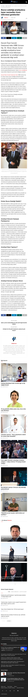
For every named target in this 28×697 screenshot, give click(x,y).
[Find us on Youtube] (17, 690)
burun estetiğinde (23, 70)
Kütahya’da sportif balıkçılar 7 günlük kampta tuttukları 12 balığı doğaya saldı (13, 595)
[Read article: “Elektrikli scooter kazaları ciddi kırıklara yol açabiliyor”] (14, 502)
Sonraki (9, 620)
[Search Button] (26, 2)
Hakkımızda (3, 686)
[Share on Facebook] (3, 38)
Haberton (6, 17)
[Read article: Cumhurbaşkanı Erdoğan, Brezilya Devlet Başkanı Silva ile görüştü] (14, 572)
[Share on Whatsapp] (19, 38)
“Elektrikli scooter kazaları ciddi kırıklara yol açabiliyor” (12, 513)
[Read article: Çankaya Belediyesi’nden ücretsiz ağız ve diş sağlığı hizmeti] (14, 372)
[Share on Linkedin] (14, 38)
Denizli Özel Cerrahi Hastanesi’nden (9, 75)
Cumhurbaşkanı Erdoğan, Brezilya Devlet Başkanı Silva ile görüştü (12, 577)
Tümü (9, 591)
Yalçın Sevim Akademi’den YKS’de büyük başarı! (12, 609)
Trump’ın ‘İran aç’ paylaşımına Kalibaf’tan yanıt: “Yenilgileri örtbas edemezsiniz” (10, 648)
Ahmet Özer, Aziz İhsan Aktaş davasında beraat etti (14, 537)
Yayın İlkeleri (9, 686)
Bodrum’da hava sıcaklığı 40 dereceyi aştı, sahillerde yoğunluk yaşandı (13, 615)
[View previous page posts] (13, 584)
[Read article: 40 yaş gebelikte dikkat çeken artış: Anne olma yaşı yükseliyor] (14, 398)
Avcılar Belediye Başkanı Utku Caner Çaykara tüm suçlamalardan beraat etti (13, 557)
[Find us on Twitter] (6, 690)
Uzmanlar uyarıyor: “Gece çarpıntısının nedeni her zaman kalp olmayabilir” (13, 435)
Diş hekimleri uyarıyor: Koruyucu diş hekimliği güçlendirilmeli (13, 488)
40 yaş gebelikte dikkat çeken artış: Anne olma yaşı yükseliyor (13, 409)
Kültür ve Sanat (23, 591)
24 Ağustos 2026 (5, 386)
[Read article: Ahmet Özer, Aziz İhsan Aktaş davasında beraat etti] (14, 532)
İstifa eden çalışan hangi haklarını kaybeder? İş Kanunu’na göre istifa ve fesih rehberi (13, 665)
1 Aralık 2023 (12, 17)
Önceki (3, 620)
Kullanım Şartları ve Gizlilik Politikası (8, 687)
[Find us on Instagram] (14, 690)
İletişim (15, 686)
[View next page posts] (15, 584)
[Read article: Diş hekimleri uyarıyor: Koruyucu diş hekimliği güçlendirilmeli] (14, 476)
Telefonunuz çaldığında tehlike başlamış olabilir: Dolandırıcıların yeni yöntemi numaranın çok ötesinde (12, 658)
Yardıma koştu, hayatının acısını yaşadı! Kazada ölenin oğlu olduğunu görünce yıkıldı (13, 602)
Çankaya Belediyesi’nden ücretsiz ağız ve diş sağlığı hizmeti (13, 384)
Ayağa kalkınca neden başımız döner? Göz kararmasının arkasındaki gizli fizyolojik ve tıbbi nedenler (12, 662)
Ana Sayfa (3, 5)
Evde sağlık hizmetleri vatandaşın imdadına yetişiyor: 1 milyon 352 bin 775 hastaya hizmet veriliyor (13, 461)
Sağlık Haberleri (8, 5)
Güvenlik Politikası (20, 687)
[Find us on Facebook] (2, 690)
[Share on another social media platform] (24, 38)
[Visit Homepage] (14, 2)
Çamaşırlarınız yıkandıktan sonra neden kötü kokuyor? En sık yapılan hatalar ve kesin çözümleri (13, 654)
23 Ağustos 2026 (5, 465)
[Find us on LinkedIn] (10, 690)
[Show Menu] (1, 2)
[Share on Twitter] (8, 38)
